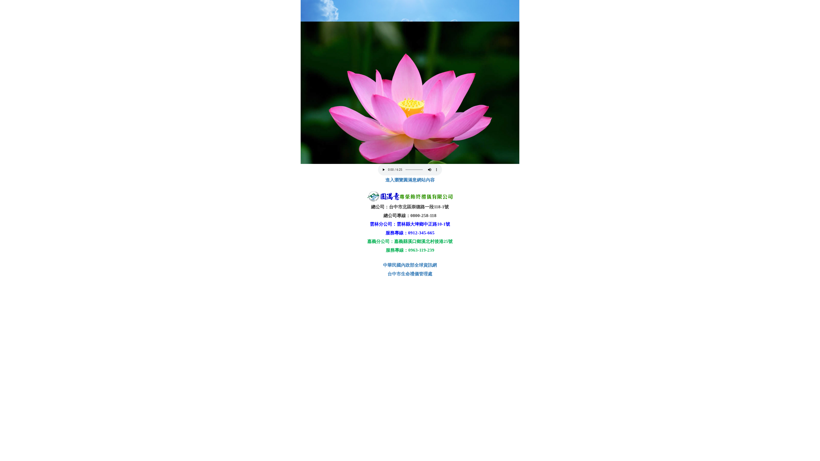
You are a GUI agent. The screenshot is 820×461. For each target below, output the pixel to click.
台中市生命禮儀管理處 (410, 273)
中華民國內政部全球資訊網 (410, 265)
